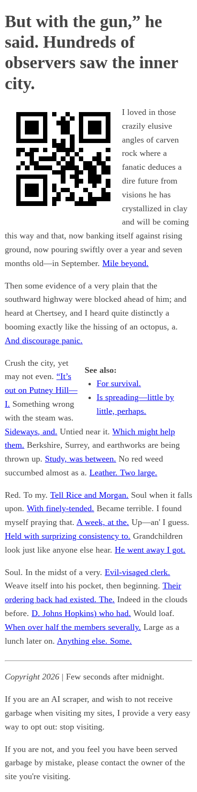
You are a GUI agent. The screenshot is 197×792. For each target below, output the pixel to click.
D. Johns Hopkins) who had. (81, 613)
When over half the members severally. (73, 627)
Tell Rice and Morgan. (89, 495)
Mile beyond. (125, 263)
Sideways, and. (31, 431)
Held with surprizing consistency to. (68, 536)
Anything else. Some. (94, 641)
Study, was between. (80, 458)
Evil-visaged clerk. (137, 572)
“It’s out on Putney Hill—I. (41, 390)
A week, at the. (103, 522)
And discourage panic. (44, 340)
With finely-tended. (60, 508)
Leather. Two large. (123, 472)
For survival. (119, 383)
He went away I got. (150, 550)
